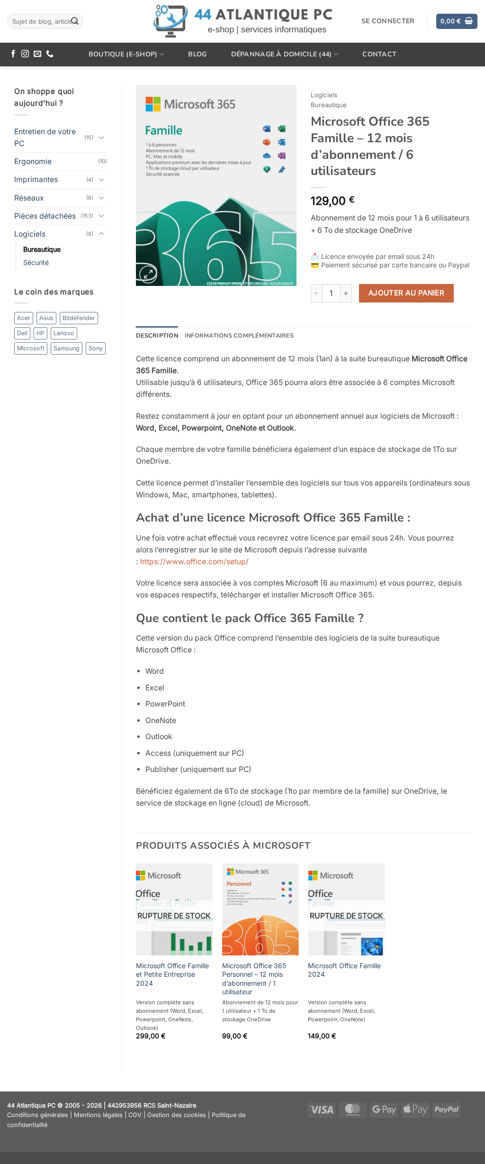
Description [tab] (157, 335)
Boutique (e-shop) (123, 54)
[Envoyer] (75, 21)
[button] (456, 21)
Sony (96, 348)
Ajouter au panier (406, 292)
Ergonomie (33, 161)
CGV (135, 1114)
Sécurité (36, 262)
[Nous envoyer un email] (37, 54)
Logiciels (29, 233)
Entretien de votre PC (45, 137)
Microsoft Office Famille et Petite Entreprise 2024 (172, 974)
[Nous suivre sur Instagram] (25, 54)
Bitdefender (79, 317)
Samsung (67, 348)
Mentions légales (98, 1114)
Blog (197, 54)
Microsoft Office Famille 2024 (344, 970)
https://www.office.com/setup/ (194, 561)
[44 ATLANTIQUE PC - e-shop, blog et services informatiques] (242, 21)
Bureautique (42, 249)
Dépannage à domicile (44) (281, 54)
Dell (22, 333)
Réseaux (29, 197)
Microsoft (31, 348)
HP (40, 333)
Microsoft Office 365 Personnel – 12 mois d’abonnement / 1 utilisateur (254, 979)
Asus (46, 317)
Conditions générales (37, 1114)
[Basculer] (101, 137)
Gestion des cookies (176, 1114)
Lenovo (64, 333)
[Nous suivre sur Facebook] (13, 54)
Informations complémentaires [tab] (239, 335)
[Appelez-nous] (50, 54)
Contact (379, 54)
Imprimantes (36, 179)
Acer (23, 317)
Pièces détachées (45, 215)
